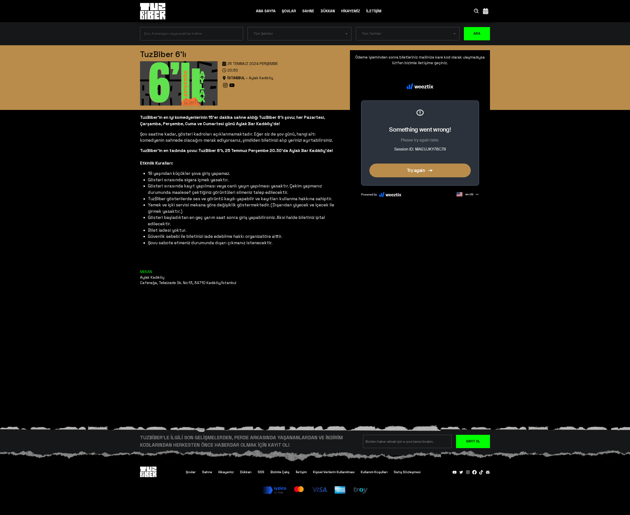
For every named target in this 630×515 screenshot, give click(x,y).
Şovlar (191, 472)
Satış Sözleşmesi (407, 472)
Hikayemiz (226, 472)
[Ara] (476, 11)
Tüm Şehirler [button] (263, 33)
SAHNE (308, 11)
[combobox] (187, 35)
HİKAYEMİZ (350, 11)
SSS (261, 472)
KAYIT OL (473, 441)
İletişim (301, 472)
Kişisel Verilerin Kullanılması (334, 472)
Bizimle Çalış (279, 472)
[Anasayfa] (152, 11)
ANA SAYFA (266, 11)
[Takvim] (485, 11)
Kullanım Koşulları (374, 472)
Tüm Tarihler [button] (371, 33)
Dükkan (246, 472)
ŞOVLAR (289, 11)
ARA (476, 33)
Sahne (207, 472)
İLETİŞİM (373, 11)
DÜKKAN (328, 11)
